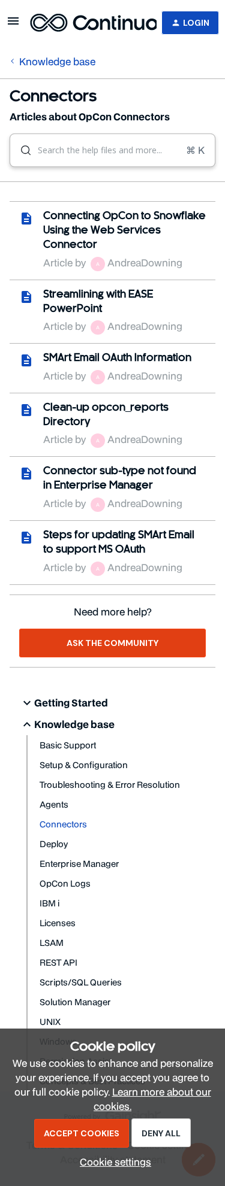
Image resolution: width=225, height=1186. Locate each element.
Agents (54, 804)
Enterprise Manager (79, 863)
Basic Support (68, 745)
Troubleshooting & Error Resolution (110, 784)
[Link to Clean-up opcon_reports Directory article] (26, 410)
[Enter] (21, 150)
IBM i (49, 903)
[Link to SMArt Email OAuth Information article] (26, 360)
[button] (112, 1162)
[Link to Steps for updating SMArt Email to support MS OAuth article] (26, 537)
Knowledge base (57, 61)
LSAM (52, 942)
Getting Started (71, 702)
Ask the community (112, 643)
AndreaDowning (144, 262)
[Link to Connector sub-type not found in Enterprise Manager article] (26, 473)
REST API (58, 962)
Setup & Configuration (84, 765)
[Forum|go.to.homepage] (86, 23)
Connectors (63, 824)
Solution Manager (75, 1002)
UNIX (50, 1021)
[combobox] (112, 150)
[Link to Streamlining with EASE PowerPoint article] (26, 297)
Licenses (58, 923)
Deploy (54, 844)
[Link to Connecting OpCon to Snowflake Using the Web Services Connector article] (26, 218)
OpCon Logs (65, 883)
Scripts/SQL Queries (81, 982)
